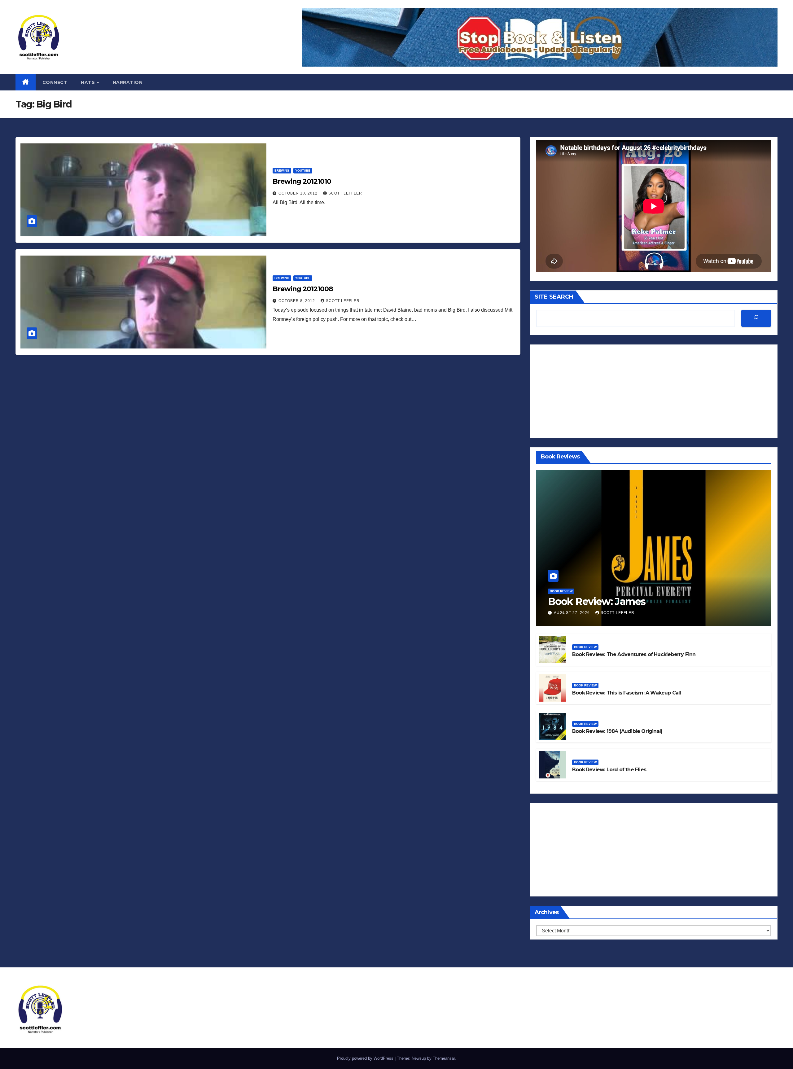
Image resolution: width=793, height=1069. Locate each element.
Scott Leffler (345, 193)
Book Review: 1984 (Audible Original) (617, 731)
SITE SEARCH (554, 296)
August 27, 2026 (572, 613)
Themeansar (444, 1058)
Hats (88, 82)
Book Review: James (596, 601)
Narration (128, 82)
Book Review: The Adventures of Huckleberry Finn (633, 654)
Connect (55, 82)
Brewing (281, 170)
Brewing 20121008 (303, 289)
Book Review (561, 591)
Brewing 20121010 (302, 181)
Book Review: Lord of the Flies (609, 770)
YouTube (302, 170)
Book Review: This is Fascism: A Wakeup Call (626, 693)
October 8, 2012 (297, 301)
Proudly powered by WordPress (366, 1058)
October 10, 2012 (298, 193)
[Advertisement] (653, 391)
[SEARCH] (756, 318)
